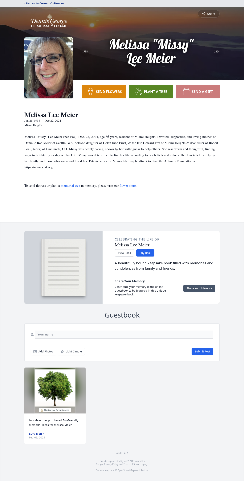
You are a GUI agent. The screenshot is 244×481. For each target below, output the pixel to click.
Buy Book (145, 253)
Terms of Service (132, 464)
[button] (55, 390)
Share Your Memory (199, 288)
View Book (124, 253)
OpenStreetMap (126, 470)
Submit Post (202, 351)
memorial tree (70, 185)
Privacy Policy (111, 464)
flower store (128, 185)
